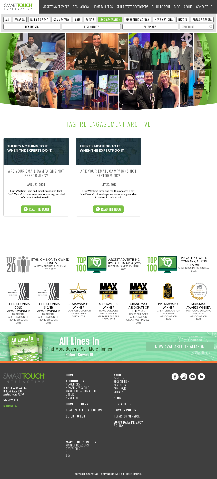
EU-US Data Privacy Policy (128, 424)
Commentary (61, 20)
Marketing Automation (81, 391)
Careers (119, 378)
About (188, 6)
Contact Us (204, 6)
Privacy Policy (125, 410)
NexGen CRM (73, 384)
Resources (32, 27)
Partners (120, 385)
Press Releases (202, 20)
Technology (81, 6)
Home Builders (103, 6)
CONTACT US (10, 406)
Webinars (150, 27)
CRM (77, 20)
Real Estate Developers (132, 6)
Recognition (122, 382)
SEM (68, 455)
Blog (177, 6)
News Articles (164, 20)
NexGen (182, 20)
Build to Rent (161, 6)
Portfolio (120, 388)
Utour (70, 394)
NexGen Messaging (78, 388)
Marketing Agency (137, 20)
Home (70, 375)
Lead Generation (110, 20)
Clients (118, 392)
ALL (7, 20)
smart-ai (72, 398)
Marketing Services (55, 6)
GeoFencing (73, 449)
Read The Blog (39, 209)
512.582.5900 (10, 400)
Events (90, 20)
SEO (68, 452)
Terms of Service (127, 416)
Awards (20, 20)
